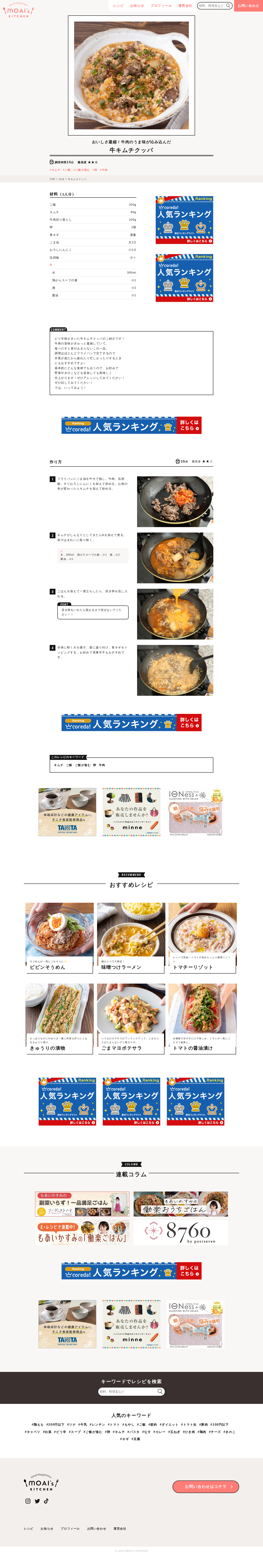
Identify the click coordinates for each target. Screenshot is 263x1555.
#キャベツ (32, 1432)
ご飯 (68, 169)
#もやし (128, 1424)
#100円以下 (219, 1424)
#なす (146, 1432)
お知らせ (137, 6)
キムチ (56, 169)
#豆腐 (136, 1439)
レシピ (118, 6)
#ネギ (124, 1439)
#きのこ (230, 1432)
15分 (62, 179)
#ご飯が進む (93, 1432)
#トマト (114, 1424)
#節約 (152, 1424)
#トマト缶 (189, 1424)
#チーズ (215, 1432)
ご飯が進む (82, 169)
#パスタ (133, 1432)
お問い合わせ (248, 6)
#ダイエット (169, 1424)
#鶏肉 (202, 1432)
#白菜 (47, 1432)
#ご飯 (141, 1424)
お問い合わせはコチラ (206, 1486)
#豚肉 (203, 1424)
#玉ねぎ (174, 1432)
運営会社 (185, 6)
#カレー (159, 1432)
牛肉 (105, 169)
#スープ (75, 1432)
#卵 (107, 1432)
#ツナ (71, 1424)
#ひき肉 (189, 1432)
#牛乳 (82, 1424)
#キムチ (119, 1432)
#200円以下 (55, 1424)
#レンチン (97, 1424)
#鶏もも (38, 1424)
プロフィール (161, 6)
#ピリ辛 (60, 1432)
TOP (52, 179)
